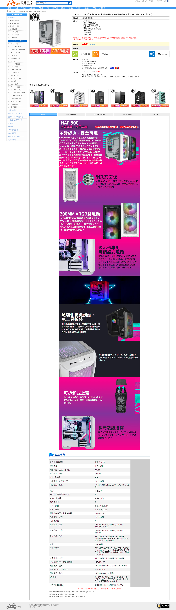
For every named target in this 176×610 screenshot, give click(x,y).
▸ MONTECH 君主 (15, 78)
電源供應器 (12, 140)
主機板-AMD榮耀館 (15, 120)
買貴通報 (93, 44)
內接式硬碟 (12, 133)
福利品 (63, 8)
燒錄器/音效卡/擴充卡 (16, 136)
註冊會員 (144, 1)
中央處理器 (12, 110)
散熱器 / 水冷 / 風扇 (15, 113)
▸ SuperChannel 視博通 (17, 93)
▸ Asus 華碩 (13, 37)
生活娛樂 (32, 8)
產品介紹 (43, 114)
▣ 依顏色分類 (14, 26)
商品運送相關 (127, 114)
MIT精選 (40, 8)
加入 (165, 1)
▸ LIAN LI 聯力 (14, 72)
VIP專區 (94, 8)
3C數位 (16, 8)
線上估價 (102, 8)
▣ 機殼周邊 (13, 29)
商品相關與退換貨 (99, 114)
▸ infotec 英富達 (15, 64)
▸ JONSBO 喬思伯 (15, 69)
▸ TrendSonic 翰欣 (15, 98)
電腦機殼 (29, 11)
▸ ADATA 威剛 (14, 32)
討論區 (87, 8)
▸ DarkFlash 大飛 (15, 46)
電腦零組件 (22, 11)
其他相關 (155, 114)
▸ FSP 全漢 (13, 55)
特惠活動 (70, 8)
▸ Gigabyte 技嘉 (15, 58)
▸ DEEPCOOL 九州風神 (17, 49)
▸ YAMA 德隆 (14, 104)
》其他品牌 (13, 107)
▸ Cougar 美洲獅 (15, 44)
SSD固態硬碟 (13, 130)
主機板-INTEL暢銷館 (15, 117)
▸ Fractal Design (15, 52)
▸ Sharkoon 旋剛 (15, 87)
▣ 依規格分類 (14, 23)
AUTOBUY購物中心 (19, 3)
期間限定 (55, 8)
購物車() (159, 1)
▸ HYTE (12, 61)
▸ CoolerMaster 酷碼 (40, 11)
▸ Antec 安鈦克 (14, 35)
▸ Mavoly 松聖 (14, 75)
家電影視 (23, 8)
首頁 (9, 8)
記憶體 (10, 123)
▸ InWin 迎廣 (14, 67)
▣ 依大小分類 (14, 20)
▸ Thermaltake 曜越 (16, 95)
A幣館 (47, 8)
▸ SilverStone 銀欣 (15, 90)
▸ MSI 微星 (13, 81)
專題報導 (78, 8)
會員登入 (137, 1)
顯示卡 (10, 126)
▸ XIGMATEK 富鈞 (15, 101)
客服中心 (152, 1)
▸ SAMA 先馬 (14, 84)
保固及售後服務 (71, 114)
